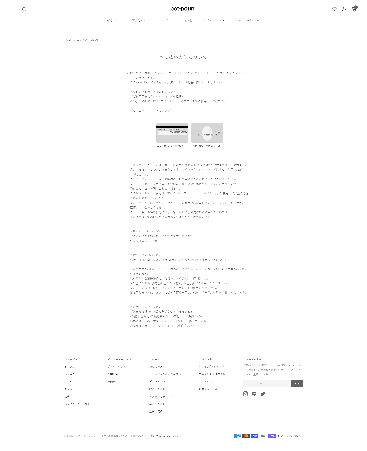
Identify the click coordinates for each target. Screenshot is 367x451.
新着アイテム (115, 20)
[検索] (24, 9)
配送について (157, 389)
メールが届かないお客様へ (165, 374)
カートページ (207, 381)
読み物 (188, 20)
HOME (68, 40)
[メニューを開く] (13, 9)
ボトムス (69, 374)
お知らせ (113, 381)
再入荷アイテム (141, 20)
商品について (157, 404)
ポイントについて (159, 381)
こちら (264, 374)
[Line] (254, 394)
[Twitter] (262, 394)
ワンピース (71, 381)
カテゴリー (167, 20)
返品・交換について (161, 411)
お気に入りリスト (209, 389)
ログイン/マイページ (211, 366)
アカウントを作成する (212, 374)
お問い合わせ (137, 436)
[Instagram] (245, 394)
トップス (69, 366)
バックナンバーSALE (76, 404)
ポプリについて (213, 20)
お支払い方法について (162, 396)
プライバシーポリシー (87, 436)
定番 (67, 396)
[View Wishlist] (335, 9)
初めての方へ (157, 366)
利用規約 (68, 436)
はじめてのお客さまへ (246, 20)
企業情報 (113, 374)
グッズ (68, 389)
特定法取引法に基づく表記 (114, 436)
